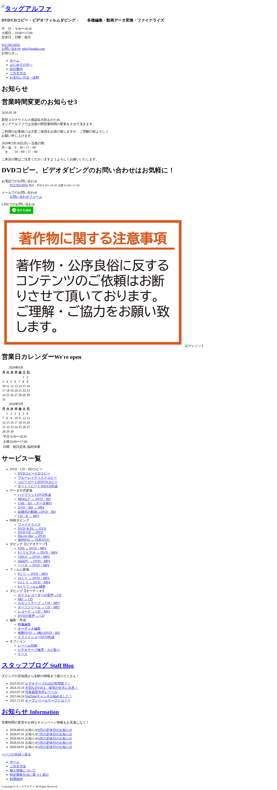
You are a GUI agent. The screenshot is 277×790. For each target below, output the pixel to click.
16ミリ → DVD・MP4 (33, 578)
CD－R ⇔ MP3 (28, 516)
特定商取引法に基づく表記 (29, 774)
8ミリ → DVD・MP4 (33, 574)
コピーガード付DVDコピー (38, 482)
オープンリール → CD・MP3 (39, 607)
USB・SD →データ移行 (35, 503)
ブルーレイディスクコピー (37, 477)
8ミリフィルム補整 (31, 586)
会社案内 (16, 69)
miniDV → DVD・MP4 (34, 561)
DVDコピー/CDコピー (34, 473)
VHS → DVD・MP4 (32, 548)
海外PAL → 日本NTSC (34, 539)
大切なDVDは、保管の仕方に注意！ (51, 687)
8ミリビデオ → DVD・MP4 (37, 552)
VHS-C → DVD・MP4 (33, 556)
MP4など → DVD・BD (34, 499)
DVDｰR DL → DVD (32, 528)
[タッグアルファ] (27, 8)
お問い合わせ (11, 48)
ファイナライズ (29, 524)
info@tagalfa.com (33, 48)
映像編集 (24, 624)
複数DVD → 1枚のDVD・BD (39, 633)
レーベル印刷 (27, 645)
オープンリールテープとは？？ (48, 700)
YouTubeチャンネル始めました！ (48, 696)
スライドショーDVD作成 (36, 637)
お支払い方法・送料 (24, 77)
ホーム (14, 60)
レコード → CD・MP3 (34, 611)
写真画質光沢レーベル (41, 692)
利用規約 (16, 779)
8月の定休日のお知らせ (55, 730)
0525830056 (11, 45)
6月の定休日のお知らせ (55, 738)
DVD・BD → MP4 (31, 507)
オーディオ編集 (29, 628)
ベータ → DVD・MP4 (33, 565)
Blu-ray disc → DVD (32, 536)
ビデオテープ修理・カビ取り (39, 650)
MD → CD (25, 599)
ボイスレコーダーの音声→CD (39, 595)
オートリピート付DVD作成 (38, 486)
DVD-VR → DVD (30, 532)
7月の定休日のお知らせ (55, 734)
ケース (23, 654)
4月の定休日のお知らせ (55, 747)
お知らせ (30, 711)
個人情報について (23, 770)
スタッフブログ (38, 665)
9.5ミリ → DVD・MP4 (34, 582)
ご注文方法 (18, 73)
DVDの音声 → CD (31, 615)
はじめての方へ (21, 64)
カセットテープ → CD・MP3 (39, 603)
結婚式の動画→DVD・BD (37, 511)
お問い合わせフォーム (26, 196)
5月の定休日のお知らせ (55, 742)
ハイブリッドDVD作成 (34, 494)
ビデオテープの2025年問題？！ (48, 683)
